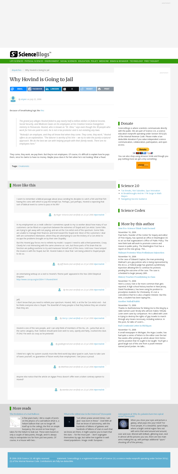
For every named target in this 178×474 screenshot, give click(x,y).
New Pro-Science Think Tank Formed (136, 228)
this (42, 110)
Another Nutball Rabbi (129, 301)
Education (84, 61)
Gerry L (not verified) (71, 318)
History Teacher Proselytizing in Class (136, 277)
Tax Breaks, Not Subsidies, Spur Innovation (140, 190)
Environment (52, 61)
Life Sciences (16, 61)
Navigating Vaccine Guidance (134, 199)
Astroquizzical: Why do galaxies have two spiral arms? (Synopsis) (140, 415)
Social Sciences (68, 61)
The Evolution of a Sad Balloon (24, 414)
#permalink (99, 214)
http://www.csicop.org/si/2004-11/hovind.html (37, 279)
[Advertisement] (89, 24)
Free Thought (151, 61)
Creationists (23, 166)
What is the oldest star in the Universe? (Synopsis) (87, 414)
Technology (136, 61)
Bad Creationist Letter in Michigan (134, 325)
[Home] (36, 54)
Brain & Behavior (119, 61)
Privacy (53, 458)
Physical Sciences (34, 61)
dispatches (16, 70)
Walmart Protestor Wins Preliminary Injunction (141, 252)
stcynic (24, 99)
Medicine (104, 61)
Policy (94, 61)
